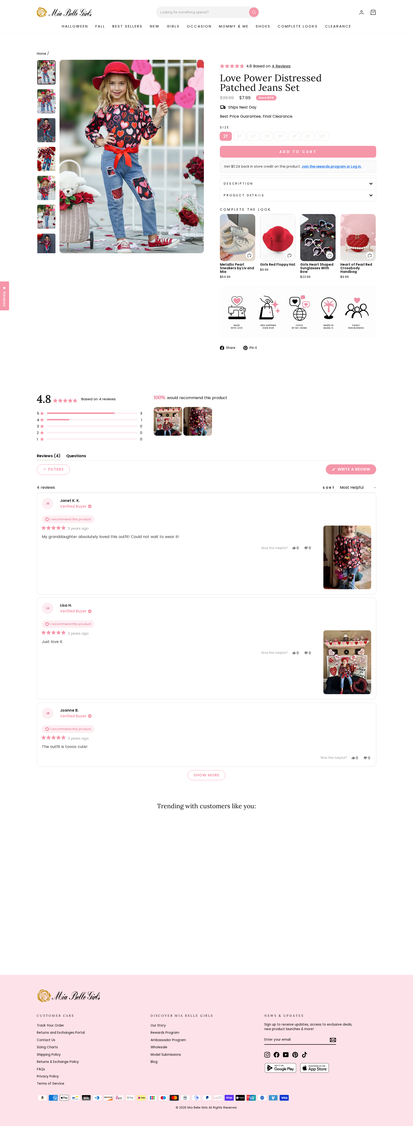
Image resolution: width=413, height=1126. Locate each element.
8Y (308, 136)
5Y (267, 136)
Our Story (158, 1025)
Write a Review (356, 470)
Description (238, 183)
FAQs (41, 1069)
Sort (330, 488)
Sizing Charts (47, 1047)
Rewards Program (165, 1032)
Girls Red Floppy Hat (277, 264)
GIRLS (173, 26)
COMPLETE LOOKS (298, 26)
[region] (183, 421)
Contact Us (46, 1040)
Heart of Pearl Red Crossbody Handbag (356, 268)
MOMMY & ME (234, 26)
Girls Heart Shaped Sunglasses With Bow (316, 268)
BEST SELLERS (127, 26)
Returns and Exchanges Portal (61, 1032)
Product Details (244, 195)
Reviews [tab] (48, 456)
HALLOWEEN (75, 26)
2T (225, 136)
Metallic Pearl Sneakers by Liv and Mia (237, 268)
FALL (100, 26)
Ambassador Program (168, 1040)
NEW (155, 26)
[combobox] (208, 12)
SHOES (263, 26)
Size (224, 127)
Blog (154, 1062)
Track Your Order (50, 1025)
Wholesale (159, 1047)
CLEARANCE (338, 26)
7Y (294, 136)
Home (41, 53)
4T (253, 136)
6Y (280, 136)
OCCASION (199, 26)
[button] (233, 66)
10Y (322, 136)
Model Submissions (166, 1054)
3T (239, 136)
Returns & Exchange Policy (58, 1062)
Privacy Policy (48, 1076)
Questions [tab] (76, 456)
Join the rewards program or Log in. (332, 167)
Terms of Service (50, 1083)
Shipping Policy (49, 1054)
